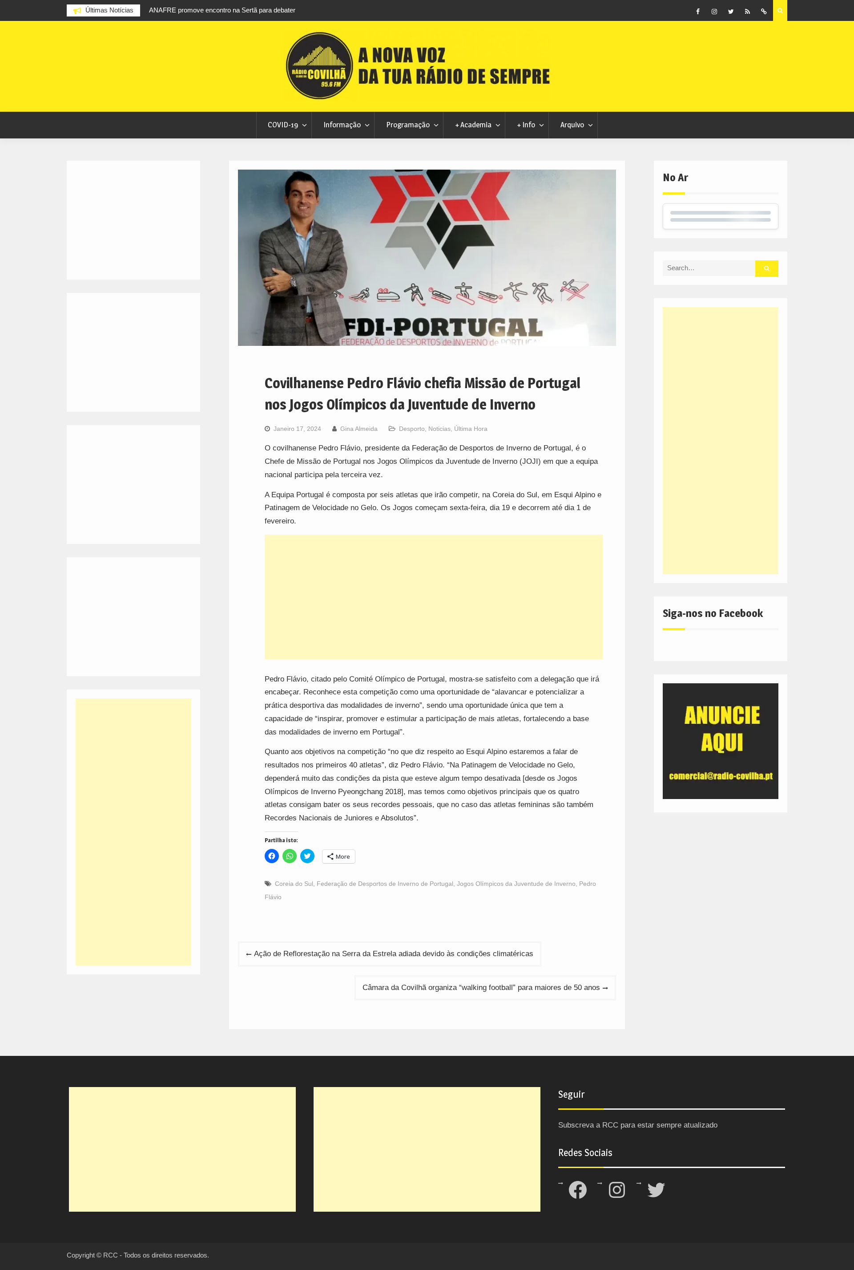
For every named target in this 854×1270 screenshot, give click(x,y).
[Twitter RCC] (731, 11)
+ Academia (473, 124)
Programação (408, 124)
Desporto (412, 428)
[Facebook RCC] (698, 11)
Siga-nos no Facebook (713, 613)
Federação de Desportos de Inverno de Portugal (385, 883)
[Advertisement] (434, 597)
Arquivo (572, 124)
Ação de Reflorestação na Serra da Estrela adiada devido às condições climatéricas (393, 953)
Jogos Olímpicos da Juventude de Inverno (516, 883)
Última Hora (470, 428)
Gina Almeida (359, 428)
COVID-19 (283, 124)
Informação (342, 124)
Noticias (439, 428)
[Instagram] (714, 11)
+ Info (526, 124)
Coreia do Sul (294, 883)
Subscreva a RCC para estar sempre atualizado (637, 1125)
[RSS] (747, 11)
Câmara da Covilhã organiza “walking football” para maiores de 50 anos (481, 987)
